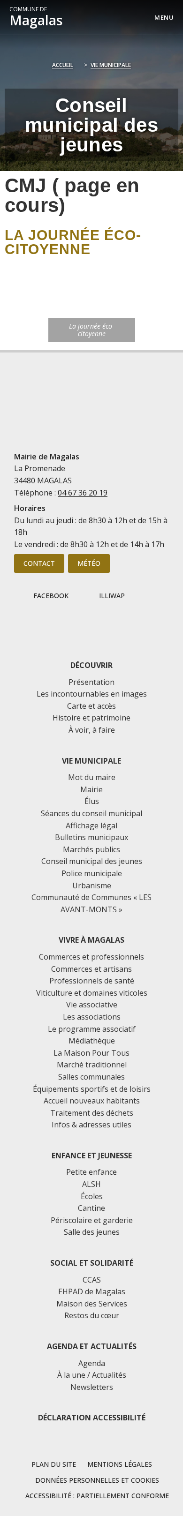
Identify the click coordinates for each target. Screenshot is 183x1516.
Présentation (91, 682)
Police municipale (91, 873)
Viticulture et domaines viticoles (91, 993)
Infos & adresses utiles (91, 1124)
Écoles (92, 1196)
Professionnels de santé (91, 981)
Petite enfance (91, 1172)
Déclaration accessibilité (91, 1417)
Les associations (92, 1017)
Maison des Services (91, 1303)
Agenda (91, 1363)
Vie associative (91, 1004)
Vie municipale (111, 65)
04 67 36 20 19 (82, 493)
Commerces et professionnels (91, 957)
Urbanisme (91, 885)
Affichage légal (91, 825)
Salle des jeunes (92, 1232)
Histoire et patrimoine (91, 718)
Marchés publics (91, 849)
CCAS (92, 1280)
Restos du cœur (91, 1315)
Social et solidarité (91, 1263)
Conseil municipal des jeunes (91, 861)
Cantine (91, 1208)
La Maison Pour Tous (91, 1053)
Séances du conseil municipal (91, 813)
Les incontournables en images (92, 694)
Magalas (35, 17)
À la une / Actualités (91, 1375)
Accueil (62, 65)
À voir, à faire (92, 730)
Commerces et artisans (91, 969)
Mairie (91, 789)
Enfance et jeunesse (92, 1155)
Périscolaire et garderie (92, 1220)
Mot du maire (91, 777)
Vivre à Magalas (91, 940)
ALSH (91, 1184)
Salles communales (91, 1077)
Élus (91, 801)
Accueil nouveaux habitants (92, 1101)
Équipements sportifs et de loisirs (92, 1089)
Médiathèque (92, 1041)
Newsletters (91, 1387)
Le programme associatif (92, 1029)
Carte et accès (91, 706)
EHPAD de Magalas (91, 1291)
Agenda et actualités (92, 1346)
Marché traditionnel (92, 1064)
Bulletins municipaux (91, 837)
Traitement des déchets (91, 1113)
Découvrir (91, 665)
